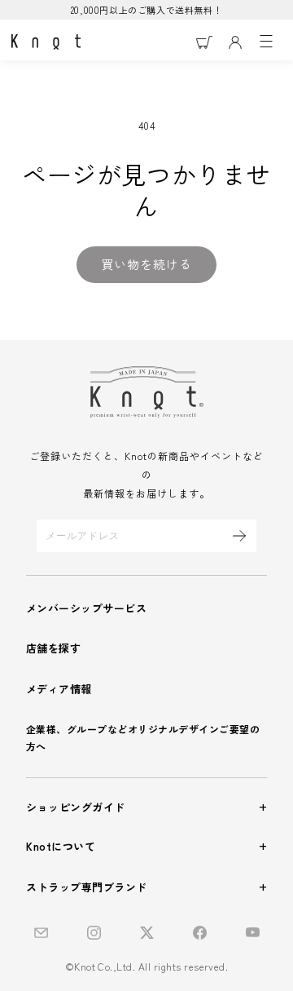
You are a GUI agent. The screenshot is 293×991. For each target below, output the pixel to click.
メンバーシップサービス (86, 608)
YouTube (253, 933)
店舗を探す (53, 648)
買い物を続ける (146, 263)
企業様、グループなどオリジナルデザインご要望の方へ (143, 737)
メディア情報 (59, 689)
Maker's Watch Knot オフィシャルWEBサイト (46, 42)
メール (41, 933)
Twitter (147, 933)
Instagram (94, 933)
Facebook (200, 933)
